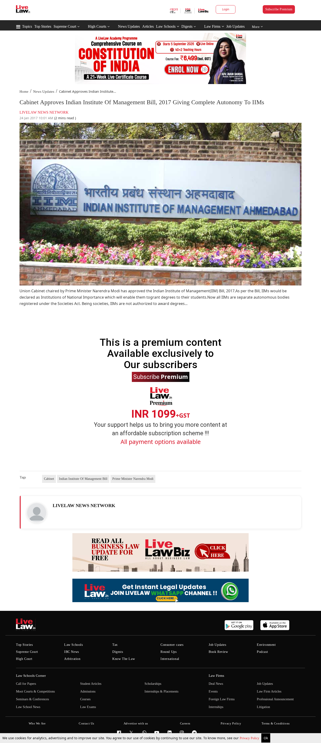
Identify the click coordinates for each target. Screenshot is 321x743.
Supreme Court (65, 26)
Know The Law (123, 659)
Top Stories (42, 26)
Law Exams (88, 707)
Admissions (87, 691)
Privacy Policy (250, 738)
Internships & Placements (161, 691)
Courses (85, 699)
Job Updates (235, 26)
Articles (148, 26)
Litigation (263, 707)
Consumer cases (171, 645)
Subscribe (160, 377)
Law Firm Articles (269, 691)
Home (24, 91)
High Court (24, 659)
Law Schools (166, 26)
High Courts (97, 26)
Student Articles (90, 683)
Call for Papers (26, 683)
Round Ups (168, 652)
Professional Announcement (275, 699)
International (169, 659)
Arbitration (72, 659)
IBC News (71, 652)
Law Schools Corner (31, 676)
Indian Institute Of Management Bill (83, 479)
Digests (186, 26)
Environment (266, 645)
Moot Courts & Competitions (35, 691)
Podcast (262, 652)
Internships (216, 707)
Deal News (216, 683)
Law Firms (212, 26)
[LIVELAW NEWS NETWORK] (36, 512)
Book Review (218, 652)
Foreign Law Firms (222, 699)
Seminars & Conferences (32, 699)
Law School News (28, 707)
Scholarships (153, 683)
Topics (27, 26)
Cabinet (49, 479)
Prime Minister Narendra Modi (132, 479)
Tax (115, 645)
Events (213, 691)
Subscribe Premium (279, 9)
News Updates (129, 26)
